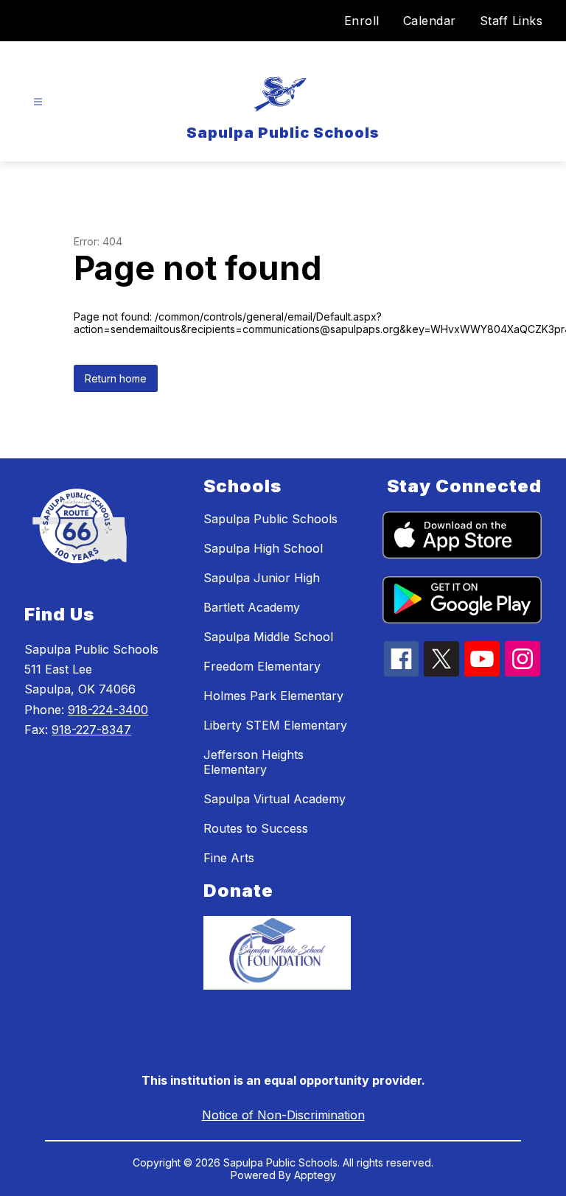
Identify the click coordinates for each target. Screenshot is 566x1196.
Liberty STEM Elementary (275, 725)
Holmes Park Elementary (273, 695)
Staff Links (511, 20)
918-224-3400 (108, 709)
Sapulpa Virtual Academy (274, 798)
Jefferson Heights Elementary (253, 762)
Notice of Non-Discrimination (283, 1115)
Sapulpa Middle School (268, 636)
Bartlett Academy (251, 607)
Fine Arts (228, 857)
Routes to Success (255, 828)
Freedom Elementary (262, 666)
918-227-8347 (91, 729)
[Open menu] (37, 102)
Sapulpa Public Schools (270, 518)
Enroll (362, 20)
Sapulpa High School (263, 548)
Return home (116, 378)
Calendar (429, 20)
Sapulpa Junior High (261, 577)
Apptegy (315, 1175)
